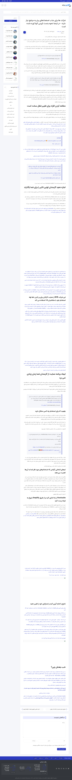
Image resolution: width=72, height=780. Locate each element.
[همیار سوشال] (66, 5)
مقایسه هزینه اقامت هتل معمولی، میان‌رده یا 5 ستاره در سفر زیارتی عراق (8, 67)
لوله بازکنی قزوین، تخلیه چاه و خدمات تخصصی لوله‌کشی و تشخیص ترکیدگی (8, 73)
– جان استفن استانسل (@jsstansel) (53, 178)
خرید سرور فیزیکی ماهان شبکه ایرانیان (8, 62)
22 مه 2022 (44, 59)
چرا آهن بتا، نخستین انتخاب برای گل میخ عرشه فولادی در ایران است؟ (8, 41)
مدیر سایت (59, 31)
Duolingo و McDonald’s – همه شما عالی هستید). (55, 675)
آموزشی (35, 758)
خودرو (56, 758)
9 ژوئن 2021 (43, 178)
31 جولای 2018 (44, 405)
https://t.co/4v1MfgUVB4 (39, 447)
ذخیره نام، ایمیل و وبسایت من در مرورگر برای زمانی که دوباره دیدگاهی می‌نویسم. (49, 745)
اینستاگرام (46, 758)
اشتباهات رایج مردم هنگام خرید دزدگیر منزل (8, 46)
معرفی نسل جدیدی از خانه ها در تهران (57, 709)
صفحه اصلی (63, 12)
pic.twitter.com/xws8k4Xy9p (54, 402)
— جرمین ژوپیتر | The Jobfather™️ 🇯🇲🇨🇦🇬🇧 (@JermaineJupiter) (46, 450)
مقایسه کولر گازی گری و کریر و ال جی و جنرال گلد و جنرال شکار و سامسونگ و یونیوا (8, 36)
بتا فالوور (10, 102)
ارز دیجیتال (41, 758)
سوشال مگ (61, 758)
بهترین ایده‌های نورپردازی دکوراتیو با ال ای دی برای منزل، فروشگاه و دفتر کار (8, 57)
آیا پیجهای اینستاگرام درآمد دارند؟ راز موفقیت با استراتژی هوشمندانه (8, 78)
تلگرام (51, 758)
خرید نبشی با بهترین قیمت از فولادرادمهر (32, 709)
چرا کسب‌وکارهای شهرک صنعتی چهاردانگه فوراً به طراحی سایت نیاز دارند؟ (8, 52)
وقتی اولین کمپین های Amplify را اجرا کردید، (56, 608)
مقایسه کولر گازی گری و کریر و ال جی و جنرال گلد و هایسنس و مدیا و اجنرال (8, 30)
